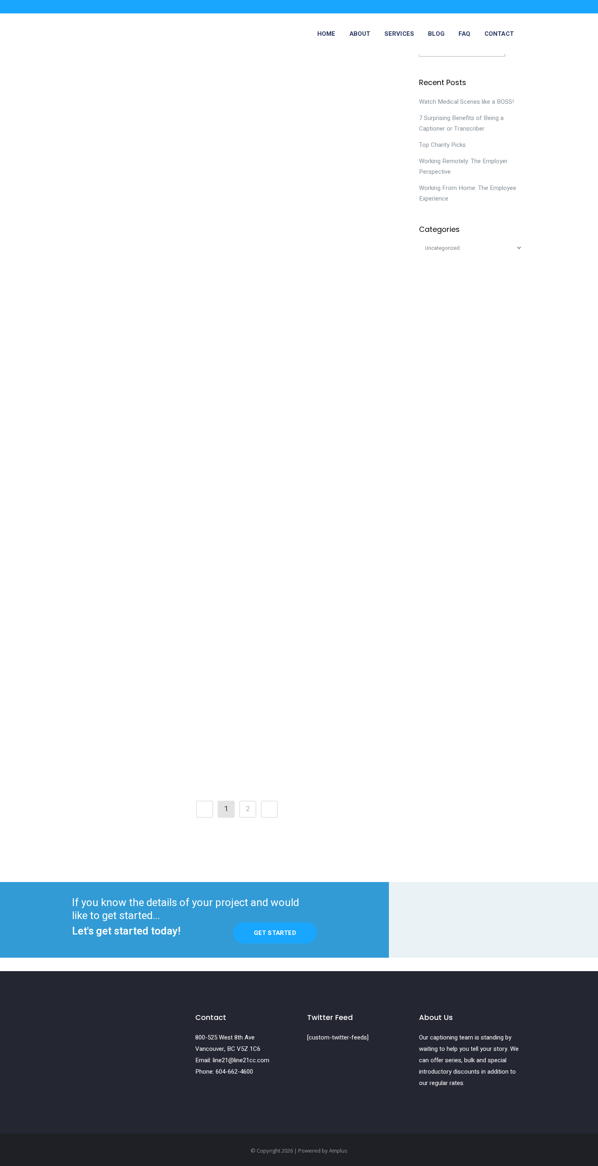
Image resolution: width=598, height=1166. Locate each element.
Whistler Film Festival (118, 61)
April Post (255, 570)
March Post (101, 691)
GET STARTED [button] (275, 932)
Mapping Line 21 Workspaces (290, 61)
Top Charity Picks (442, 144)
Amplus (338, 1150)
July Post (254, 326)
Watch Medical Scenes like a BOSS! (466, 101)
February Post (263, 691)
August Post (103, 326)
